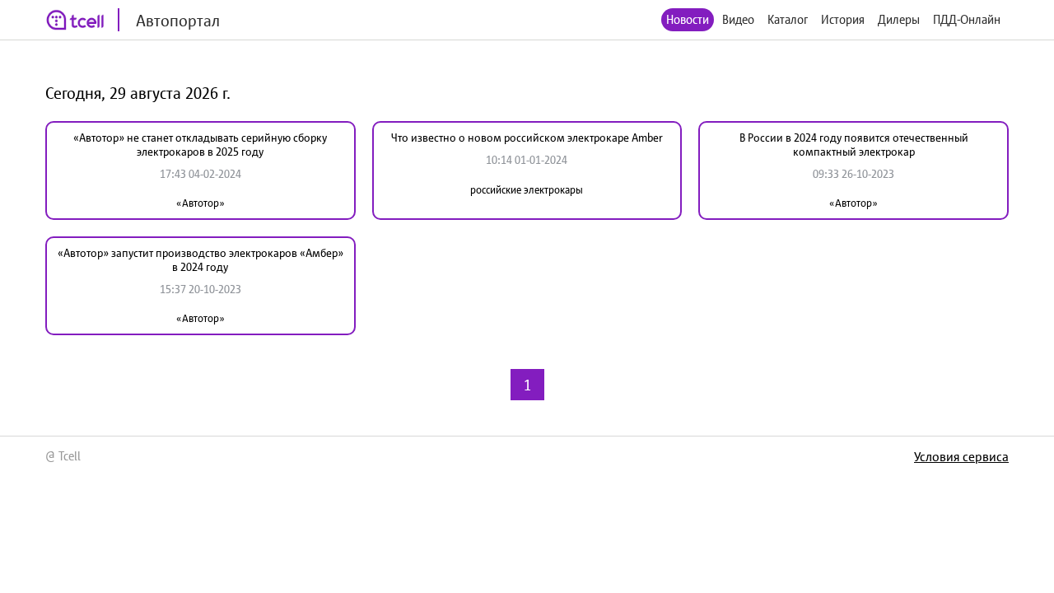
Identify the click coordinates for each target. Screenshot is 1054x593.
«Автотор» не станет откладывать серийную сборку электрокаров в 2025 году (200, 144)
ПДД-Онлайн (966, 19)
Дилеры (899, 19)
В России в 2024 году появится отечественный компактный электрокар (853, 144)
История (843, 19)
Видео (738, 19)
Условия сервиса (961, 456)
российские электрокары (526, 190)
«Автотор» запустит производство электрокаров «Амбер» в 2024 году (200, 259)
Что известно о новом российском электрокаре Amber (527, 137)
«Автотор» (200, 203)
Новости (687, 19)
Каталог (787, 19)
